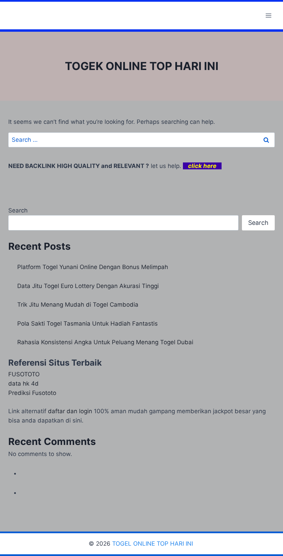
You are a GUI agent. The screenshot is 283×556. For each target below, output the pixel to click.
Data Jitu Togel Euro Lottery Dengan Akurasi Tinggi (88, 285)
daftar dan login (70, 411)
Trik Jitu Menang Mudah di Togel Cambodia (77, 304)
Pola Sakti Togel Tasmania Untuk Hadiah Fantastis (87, 323)
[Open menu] (268, 15)
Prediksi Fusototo (32, 392)
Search (18, 210)
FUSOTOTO (24, 374)
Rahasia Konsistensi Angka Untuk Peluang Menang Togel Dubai (105, 342)
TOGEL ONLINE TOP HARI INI (153, 543)
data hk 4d (23, 383)
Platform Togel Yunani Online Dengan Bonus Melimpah (92, 267)
